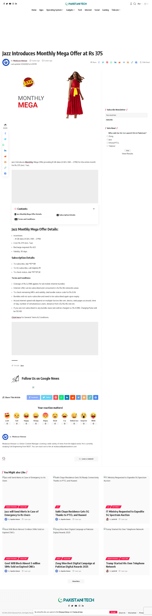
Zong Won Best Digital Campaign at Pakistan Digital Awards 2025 (75, 565)
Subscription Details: (67, 215)
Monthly (29, 162)
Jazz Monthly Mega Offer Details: (29, 214)
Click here (16, 317)
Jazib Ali (114, 519)
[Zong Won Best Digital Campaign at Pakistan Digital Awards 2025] (76, 541)
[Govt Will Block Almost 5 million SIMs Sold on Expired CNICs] (25, 541)
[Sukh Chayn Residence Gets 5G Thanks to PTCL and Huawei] (76, 490)
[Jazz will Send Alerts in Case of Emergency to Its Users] (25, 490)
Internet (116, 507)
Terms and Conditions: (26, 219)
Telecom (23, 507)
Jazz (22, 366)
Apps (58, 558)
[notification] (131, 3)
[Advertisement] (76, 30)
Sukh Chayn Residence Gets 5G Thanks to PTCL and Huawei (72, 513)
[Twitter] (6, 4)
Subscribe (109, 120)
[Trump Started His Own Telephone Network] (127, 541)
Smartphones (11, 507)
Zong (111, 136)
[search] (134, 4)
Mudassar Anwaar (20, 60)
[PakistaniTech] (76, 4)
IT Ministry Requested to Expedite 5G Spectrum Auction (125, 513)
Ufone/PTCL (114, 143)
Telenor (112, 146)
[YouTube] (10, 4)
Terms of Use (78, 612)
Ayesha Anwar (15, 519)
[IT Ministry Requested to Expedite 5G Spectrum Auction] (127, 490)
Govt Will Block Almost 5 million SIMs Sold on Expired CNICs (22, 565)
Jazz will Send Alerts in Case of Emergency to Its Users (21, 513)
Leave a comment (87, 459)
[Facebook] (4, 4)
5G (58, 507)
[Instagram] (13, 4)
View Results (127, 153)
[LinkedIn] (16, 4)
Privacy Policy (64, 612)
